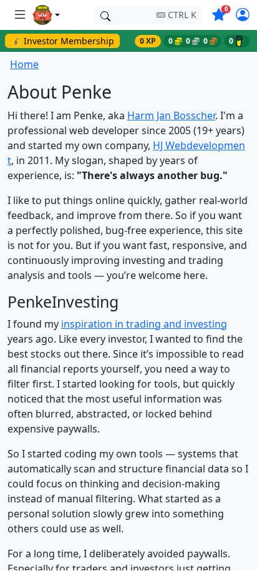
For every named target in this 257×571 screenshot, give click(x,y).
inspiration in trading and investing (144, 324)
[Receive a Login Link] (243, 16)
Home (24, 64)
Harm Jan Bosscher (171, 115)
